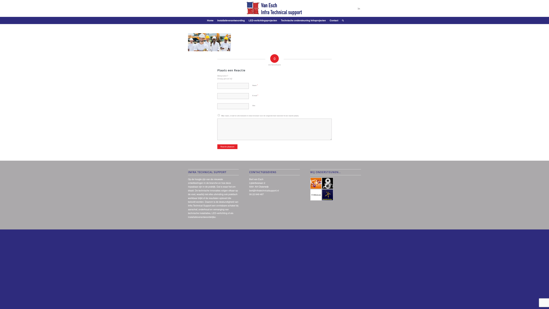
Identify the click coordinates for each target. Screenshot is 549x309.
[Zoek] (342, 20)
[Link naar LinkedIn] (359, 8)
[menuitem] (210, 20)
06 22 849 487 (256, 194)
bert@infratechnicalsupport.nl (264, 190)
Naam (255, 85)
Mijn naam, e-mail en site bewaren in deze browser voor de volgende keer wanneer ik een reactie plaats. (260, 116)
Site (253, 105)
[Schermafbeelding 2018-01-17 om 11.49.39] (274, 8)
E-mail (255, 95)
